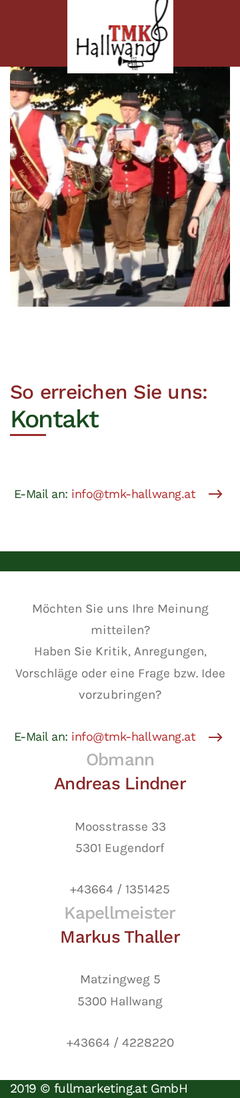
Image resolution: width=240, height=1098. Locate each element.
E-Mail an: (105, 494)
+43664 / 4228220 (120, 1042)
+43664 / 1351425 (120, 889)
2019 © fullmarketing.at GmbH (98, 1088)
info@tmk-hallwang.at (133, 494)
